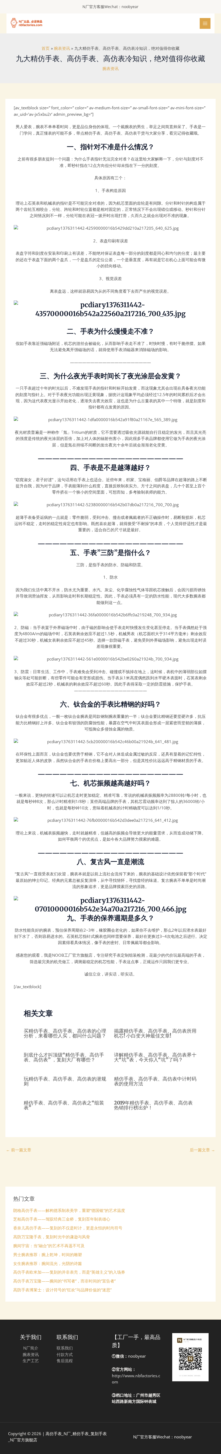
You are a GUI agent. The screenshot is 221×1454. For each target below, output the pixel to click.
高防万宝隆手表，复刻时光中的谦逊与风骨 (51, 1236)
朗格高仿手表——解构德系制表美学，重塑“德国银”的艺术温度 (69, 1210)
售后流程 (65, 1360)
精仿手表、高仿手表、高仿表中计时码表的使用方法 (155, 1081)
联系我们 (65, 1348)
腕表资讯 (110, 68)
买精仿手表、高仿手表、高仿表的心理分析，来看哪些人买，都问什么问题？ (65, 1033)
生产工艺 (31, 1360)
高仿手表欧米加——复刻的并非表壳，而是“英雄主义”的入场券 (69, 1272)
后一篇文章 (202, 1149)
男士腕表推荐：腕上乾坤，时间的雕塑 (47, 1254)
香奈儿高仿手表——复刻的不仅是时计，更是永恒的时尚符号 (67, 1228)
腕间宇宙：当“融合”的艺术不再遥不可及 (49, 1245)
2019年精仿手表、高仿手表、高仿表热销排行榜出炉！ (153, 1105)
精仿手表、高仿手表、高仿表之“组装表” (64, 1105)
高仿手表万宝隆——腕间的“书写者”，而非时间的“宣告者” (64, 1281)
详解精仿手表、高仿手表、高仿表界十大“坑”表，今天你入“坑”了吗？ (155, 1057)
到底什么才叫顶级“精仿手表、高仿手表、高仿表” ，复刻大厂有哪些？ (64, 1057)
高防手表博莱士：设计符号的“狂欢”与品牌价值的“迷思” (62, 1289)
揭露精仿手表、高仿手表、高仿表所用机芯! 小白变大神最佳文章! (155, 1033)
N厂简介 (30, 1348)
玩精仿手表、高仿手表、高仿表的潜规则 (65, 1081)
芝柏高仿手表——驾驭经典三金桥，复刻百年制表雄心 (61, 1219)
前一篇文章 (18, 1149)
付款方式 (65, 1354)
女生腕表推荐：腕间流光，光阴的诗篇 (47, 1263)
